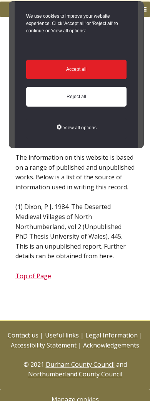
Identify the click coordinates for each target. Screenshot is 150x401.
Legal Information (111, 335)
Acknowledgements (111, 345)
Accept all (76, 69)
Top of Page (33, 276)
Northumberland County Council (75, 374)
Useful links (62, 335)
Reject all (76, 96)
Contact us (23, 335)
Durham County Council (80, 364)
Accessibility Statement (44, 345)
